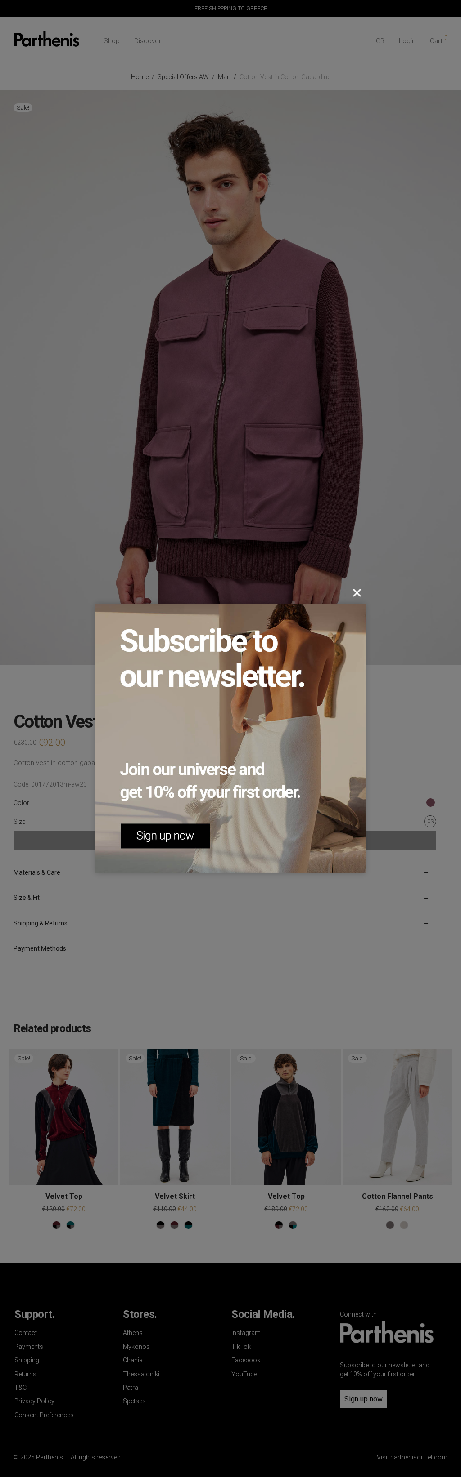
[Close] (357, 592)
